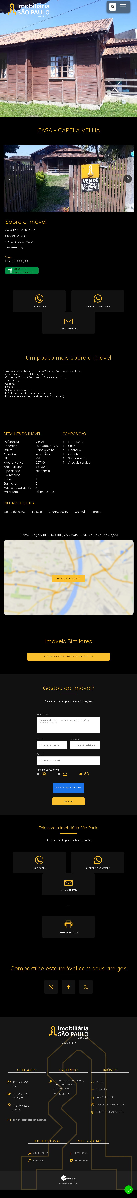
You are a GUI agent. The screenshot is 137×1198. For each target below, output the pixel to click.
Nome (40, 739)
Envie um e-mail (68, 328)
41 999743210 (21, 1095)
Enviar (68, 801)
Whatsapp (51, 987)
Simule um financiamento (23, 270)
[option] (68, 58)
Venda (100, 1082)
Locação (101, 1089)
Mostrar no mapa (68, 578)
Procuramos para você (110, 1104)
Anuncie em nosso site (109, 1112)
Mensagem (43, 714)
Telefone (75, 739)
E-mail (40, 754)
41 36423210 (20, 1084)
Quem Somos (41, 1153)
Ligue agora (39, 306)
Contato (38, 1160)
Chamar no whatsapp (98, 306)
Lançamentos (104, 1097)
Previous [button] (3, 61)
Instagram (81, 1160)
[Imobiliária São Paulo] (28, 10)
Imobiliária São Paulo (68, 1032)
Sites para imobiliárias (68, 1184)
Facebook (68, 987)
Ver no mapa (61, 1094)
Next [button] (133, 61)
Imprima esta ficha (69, 932)
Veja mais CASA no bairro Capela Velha (68, 656)
